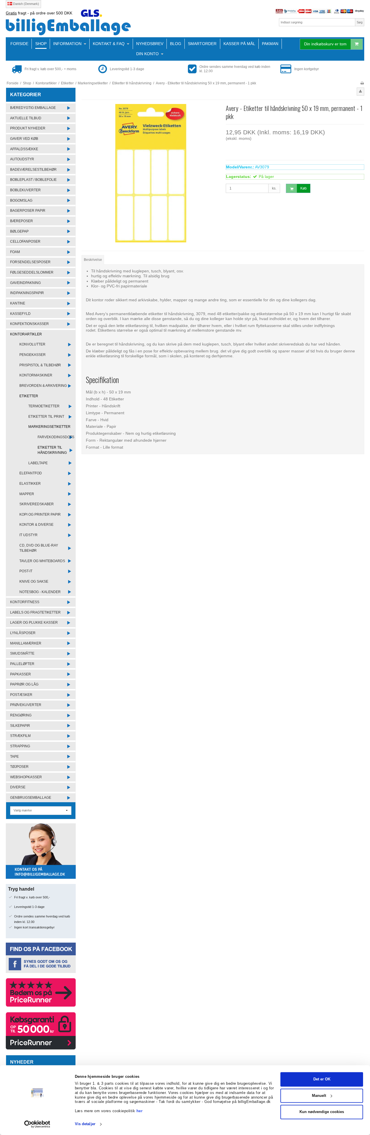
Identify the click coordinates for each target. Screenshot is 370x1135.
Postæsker (21, 695)
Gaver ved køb (24, 139)
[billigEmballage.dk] (94, 26)
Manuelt (319, 1095)
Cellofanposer (25, 241)
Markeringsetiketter (49, 427)
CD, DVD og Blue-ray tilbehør (38, 548)
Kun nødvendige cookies (321, 1112)
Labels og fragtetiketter (35, 612)
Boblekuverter (25, 190)
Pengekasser (32, 355)
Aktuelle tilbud (25, 118)
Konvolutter (32, 344)
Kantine (17, 303)
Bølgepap (19, 231)
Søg (359, 22)
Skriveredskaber (36, 504)
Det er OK (321, 1079)
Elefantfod (30, 473)
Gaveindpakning (25, 283)
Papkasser (20, 674)
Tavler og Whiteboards (42, 561)
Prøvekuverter (25, 705)
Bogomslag (21, 200)
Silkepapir (20, 726)
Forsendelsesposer (30, 262)
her (139, 1111)
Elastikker (30, 484)
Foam (15, 252)
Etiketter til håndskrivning (52, 450)
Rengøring (21, 715)
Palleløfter (22, 664)
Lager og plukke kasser (34, 623)
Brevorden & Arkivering (43, 386)
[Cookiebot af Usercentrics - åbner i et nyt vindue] (37, 1124)
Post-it (25, 571)
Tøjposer (19, 767)
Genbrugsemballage (30, 798)
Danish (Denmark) (25, 3)
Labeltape (38, 463)
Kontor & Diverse (36, 525)
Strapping (20, 746)
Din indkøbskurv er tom (325, 44)
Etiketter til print (46, 417)
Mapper (26, 494)
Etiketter (28, 396)
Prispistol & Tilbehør (40, 365)
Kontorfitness (24, 602)
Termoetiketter (44, 406)
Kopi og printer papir (40, 514)
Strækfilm (20, 736)
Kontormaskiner (35, 375)
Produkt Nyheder (27, 128)
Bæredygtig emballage (33, 108)
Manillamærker (25, 643)
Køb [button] (303, 188)
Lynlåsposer (23, 633)
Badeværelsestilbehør (33, 170)
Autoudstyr (22, 159)
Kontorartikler (26, 334)
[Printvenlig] (362, 83)
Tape (14, 757)
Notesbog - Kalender (40, 592)
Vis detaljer (85, 1124)
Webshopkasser (26, 777)
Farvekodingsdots (56, 437)
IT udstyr (28, 535)
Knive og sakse (33, 581)
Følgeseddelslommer (31, 272)
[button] (360, 92)
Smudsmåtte (22, 653)
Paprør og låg (24, 684)
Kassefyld (20, 314)
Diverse (17, 787)
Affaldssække (24, 149)
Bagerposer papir (27, 211)
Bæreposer (21, 221)
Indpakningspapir (27, 293)
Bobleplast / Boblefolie (33, 180)
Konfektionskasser (29, 324)
